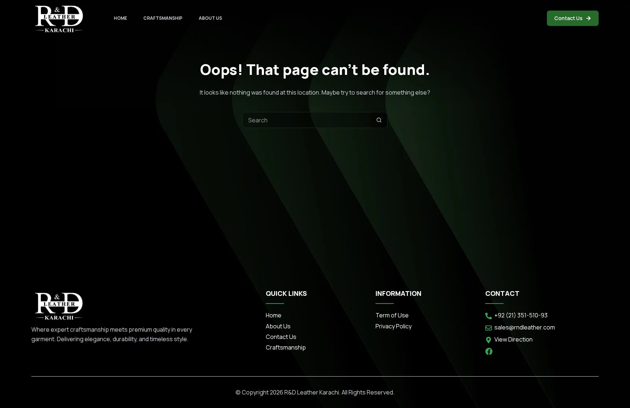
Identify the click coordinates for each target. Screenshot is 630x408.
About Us (210, 18)
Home (120, 18)
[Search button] (379, 120)
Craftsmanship (162, 18)
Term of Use (392, 315)
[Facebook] (489, 351)
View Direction (513, 339)
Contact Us (568, 18)
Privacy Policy (394, 326)
